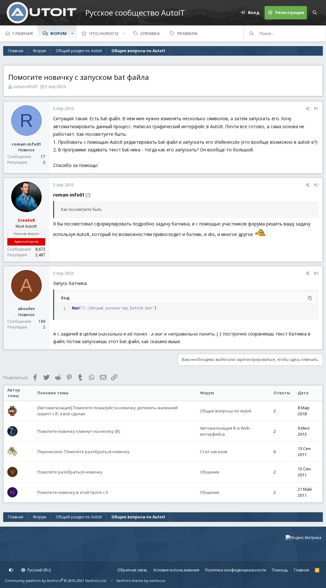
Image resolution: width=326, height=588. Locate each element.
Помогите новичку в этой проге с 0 (72, 492)
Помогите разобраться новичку (70, 472)
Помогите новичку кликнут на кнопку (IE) (78, 431)
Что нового (103, 33)
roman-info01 (25, 86)
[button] (72, 33)
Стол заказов (213, 451)
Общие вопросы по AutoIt (225, 411)
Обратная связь (132, 570)
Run (75, 308)
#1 (316, 108)
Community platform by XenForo (56, 580)
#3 (316, 273)
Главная (22, 33)
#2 (316, 185)
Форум (58, 33)
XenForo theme (130, 580)
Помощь (280, 570)
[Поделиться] (308, 109)
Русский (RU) (38, 570)
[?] (88, 195)
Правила (187, 33)
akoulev (26, 308)
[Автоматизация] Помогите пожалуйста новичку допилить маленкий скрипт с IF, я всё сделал (107, 411)
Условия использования (176, 570)
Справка (150, 33)
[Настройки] (11, 570)
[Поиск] (314, 12)
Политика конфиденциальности (235, 570)
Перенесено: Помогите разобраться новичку (83, 451)
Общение (209, 472)
